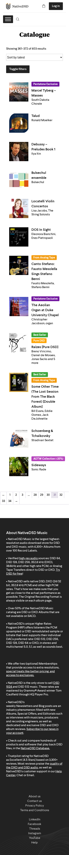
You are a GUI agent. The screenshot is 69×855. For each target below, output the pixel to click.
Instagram (34, 833)
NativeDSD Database (35, 748)
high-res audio (28, 558)
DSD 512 (23, 686)
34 (10, 501)
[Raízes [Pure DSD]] (18, 342)
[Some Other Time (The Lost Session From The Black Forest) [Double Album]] (18, 382)
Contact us (34, 801)
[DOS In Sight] (18, 237)
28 (35, 495)
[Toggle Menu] (8, 19)
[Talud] (18, 123)
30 (48, 495)
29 (41, 495)
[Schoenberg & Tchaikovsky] (18, 438)
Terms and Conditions (34, 810)
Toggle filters (17, 69)
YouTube (34, 838)
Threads (34, 828)
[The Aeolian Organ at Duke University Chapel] (18, 306)
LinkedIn (34, 819)
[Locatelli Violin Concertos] (18, 208)
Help (34, 842)
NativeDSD (17, 6)
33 (3, 501)
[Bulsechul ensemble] (18, 180)
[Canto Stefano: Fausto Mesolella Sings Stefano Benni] (18, 265)
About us (34, 796)
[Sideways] (18, 466)
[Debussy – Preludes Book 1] (18, 151)
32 (60, 495)
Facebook (34, 824)
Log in (56, 6)
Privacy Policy (34, 805)
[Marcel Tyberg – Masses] (18, 92)
